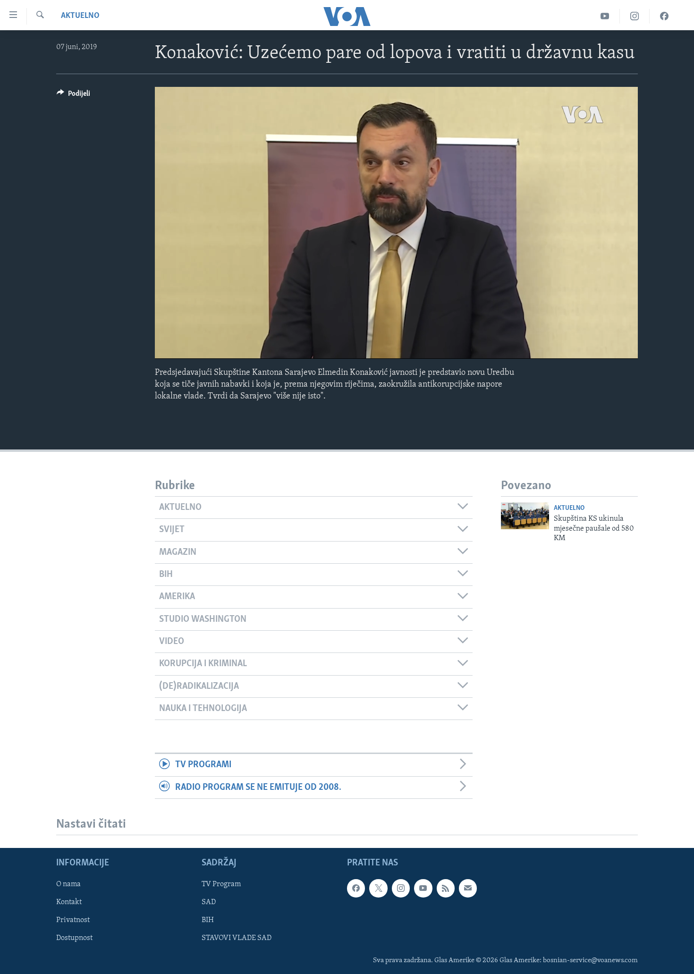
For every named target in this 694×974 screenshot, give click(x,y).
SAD (209, 902)
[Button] (73, 96)
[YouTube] (605, 16)
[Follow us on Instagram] (401, 888)
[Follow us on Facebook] (356, 888)
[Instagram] (635, 16)
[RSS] (446, 888)
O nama (68, 884)
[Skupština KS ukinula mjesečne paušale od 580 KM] (525, 515)
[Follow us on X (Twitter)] (378, 888)
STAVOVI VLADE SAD (236, 938)
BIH (208, 920)
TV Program (221, 884)
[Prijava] (468, 888)
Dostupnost (74, 938)
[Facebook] (664, 16)
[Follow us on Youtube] (423, 888)
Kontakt (69, 902)
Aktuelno (80, 16)
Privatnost (73, 920)
